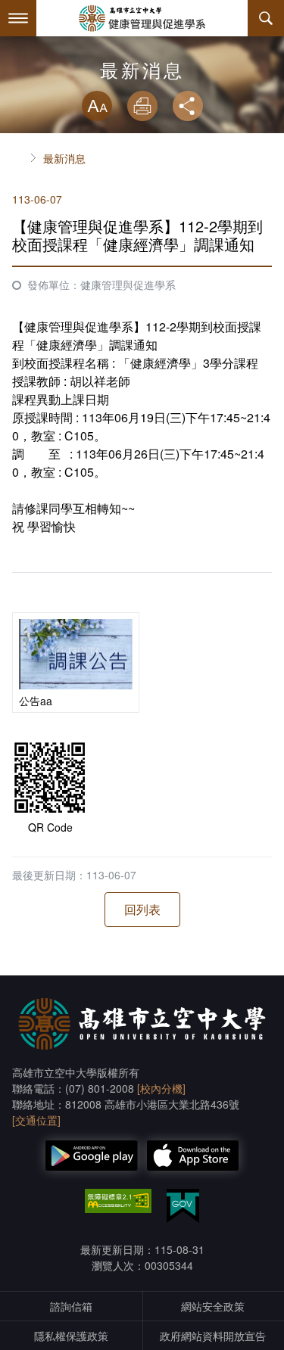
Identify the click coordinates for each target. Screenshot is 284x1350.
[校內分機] (161, 1088)
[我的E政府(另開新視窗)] (183, 1206)
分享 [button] (188, 106)
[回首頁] (142, 18)
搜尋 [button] (266, 18)
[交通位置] (36, 1120)
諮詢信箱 (71, 1306)
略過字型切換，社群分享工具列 (142, 76)
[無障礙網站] (118, 1201)
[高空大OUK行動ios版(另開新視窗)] (193, 1155)
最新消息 (64, 158)
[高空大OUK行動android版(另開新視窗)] (91, 1155)
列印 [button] (142, 106)
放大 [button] (97, 106)
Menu (18, 18)
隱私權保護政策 (71, 1335)
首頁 (18, 158)
